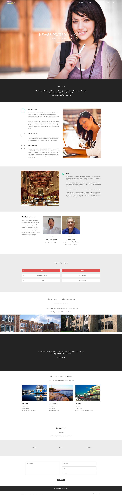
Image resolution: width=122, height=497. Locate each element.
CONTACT (114, 2)
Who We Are (89, 2)
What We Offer (98, 2)
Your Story (107, 2)
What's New (81, 2)
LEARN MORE (61, 43)
